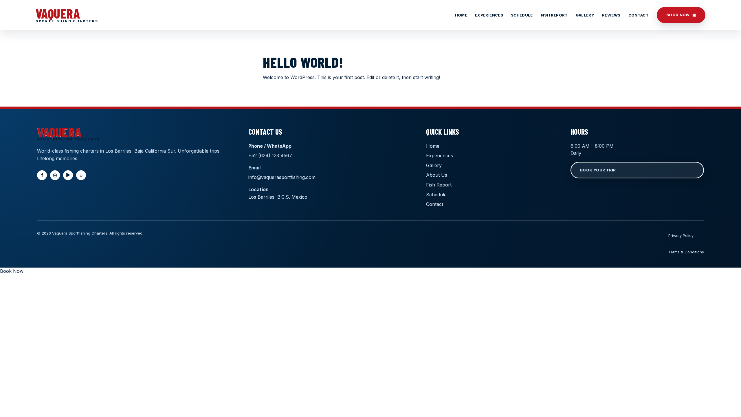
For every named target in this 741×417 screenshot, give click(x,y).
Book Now (681, 15)
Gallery (585, 15)
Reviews (611, 15)
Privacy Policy (681, 235)
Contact (638, 15)
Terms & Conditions (686, 252)
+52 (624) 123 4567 (270, 155)
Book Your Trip (598, 170)
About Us (436, 175)
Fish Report (554, 15)
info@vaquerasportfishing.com (282, 177)
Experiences (489, 15)
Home (461, 15)
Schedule (522, 15)
